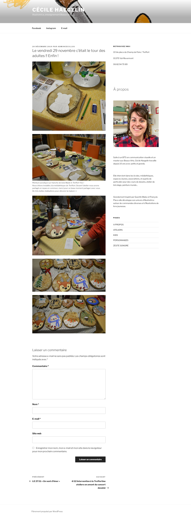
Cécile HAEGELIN (58, 10)
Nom (35, 404)
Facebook (36, 28)
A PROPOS (118, 224)
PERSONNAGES (120, 240)
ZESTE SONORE (120, 245)
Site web (36, 433)
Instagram (51, 28)
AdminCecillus (66, 47)
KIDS (115, 235)
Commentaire (40, 366)
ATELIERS (118, 230)
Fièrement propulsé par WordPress (47, 511)
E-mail (64, 28)
